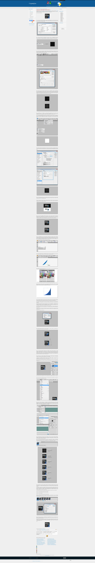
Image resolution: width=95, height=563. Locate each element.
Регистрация (34, 7)
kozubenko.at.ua (62, 18)
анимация (45, 530)
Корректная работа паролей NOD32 (40, 539)
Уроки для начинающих (41, 529)
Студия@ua (32, 3)
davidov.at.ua (62, 12)
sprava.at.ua (62, 16)
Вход (37, 7)
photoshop (43, 530)
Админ (46, 529)
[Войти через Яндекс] (33, 20)
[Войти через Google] (34, 20)
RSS (39, 7)
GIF (44, 530)
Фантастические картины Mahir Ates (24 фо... (52, 541)
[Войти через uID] (29, 20)
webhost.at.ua (62, 19)
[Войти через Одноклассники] (32, 21)
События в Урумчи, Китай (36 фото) (51, 539)
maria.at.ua (62, 20)
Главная (30, 7)
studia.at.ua (62, 14)
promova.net (62, 21)
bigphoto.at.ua (62, 13)
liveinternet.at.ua (62, 17)
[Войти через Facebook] (32, 20)
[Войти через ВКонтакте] (31, 20)
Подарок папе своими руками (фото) (51, 543)
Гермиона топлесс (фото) (39, 541)
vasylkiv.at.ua (62, 15)
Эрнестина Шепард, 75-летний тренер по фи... (41, 543)
